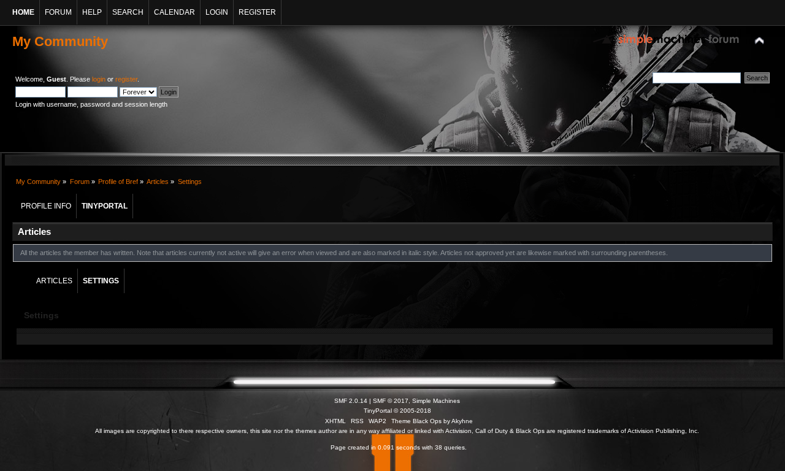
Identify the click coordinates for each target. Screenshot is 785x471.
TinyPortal (378, 410)
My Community (60, 41)
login (98, 79)
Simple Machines (436, 400)
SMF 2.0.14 (350, 400)
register (126, 79)
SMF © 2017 (390, 400)
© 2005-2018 (412, 410)
